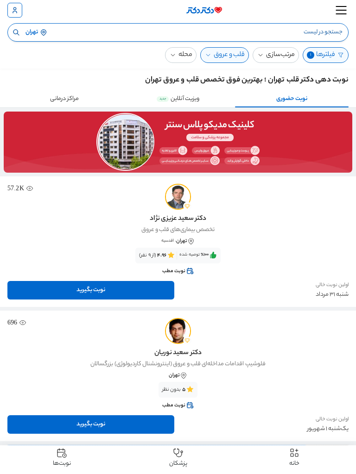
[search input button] (16, 32)
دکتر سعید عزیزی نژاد (178, 219)
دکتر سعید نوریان (177, 353)
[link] (178, 263)
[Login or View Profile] (14, 10)
